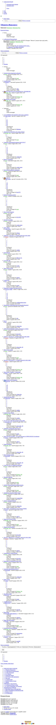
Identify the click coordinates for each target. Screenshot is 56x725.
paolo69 (18, 641)
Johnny (18, 233)
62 (7, 187)
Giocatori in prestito (8, 219)
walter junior (8, 116)
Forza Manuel (7, 252)
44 (7, 385)
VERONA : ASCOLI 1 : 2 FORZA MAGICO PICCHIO (17, 235)
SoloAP (18, 609)
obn (17, 318)
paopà (17, 285)
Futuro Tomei (7, 579)
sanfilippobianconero (21, 302)
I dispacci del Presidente (9, 527)
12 (7, 147)
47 (7, 389)
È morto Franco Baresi (9, 412)
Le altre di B (6, 280)
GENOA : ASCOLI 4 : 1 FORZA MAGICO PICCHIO (16, 336)
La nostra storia (7, 81)
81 (7, 120)
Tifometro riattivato (8, 477)
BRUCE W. (19, 258)
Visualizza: (4, 647)
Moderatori (9, 27)
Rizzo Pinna (6, 612)
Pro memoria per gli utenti (9, 99)
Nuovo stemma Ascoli (9, 454)
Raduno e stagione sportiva (10, 195)
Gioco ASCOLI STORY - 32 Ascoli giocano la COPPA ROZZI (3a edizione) (21, 436)
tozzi (6, 74)
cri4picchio (10, 47)
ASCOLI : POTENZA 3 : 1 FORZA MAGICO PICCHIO (17, 360)
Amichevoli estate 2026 (9, 397)
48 (7, 390)
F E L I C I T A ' (7, 636)
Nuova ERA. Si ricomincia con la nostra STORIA (15, 508)
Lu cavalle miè (7, 260)
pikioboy (18, 617)
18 (7, 297)
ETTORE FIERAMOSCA (11, 613)
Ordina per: (19, 647)
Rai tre (5, 321)
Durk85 (6, 621)
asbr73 (6, 437)
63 (7, 188)
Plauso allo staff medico (9, 620)
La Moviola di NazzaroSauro (10, 39)
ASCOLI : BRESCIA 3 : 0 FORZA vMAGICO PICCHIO (17, 537)
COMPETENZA (8, 601)
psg (5, 281)
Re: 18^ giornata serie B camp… (22, 45)
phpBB (7, 711)
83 (7, 122)
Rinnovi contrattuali (8, 159)
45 (7, 386)
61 (7, 185)
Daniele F (7, 82)
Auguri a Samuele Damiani (10, 500)
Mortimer (18, 129)
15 (7, 151)
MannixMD (13, 713)
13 (7, 149)
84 (7, 124)
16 (7, 153)
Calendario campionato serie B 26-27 (12, 428)
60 (7, 184)
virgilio (18, 250)
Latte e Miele (7, 227)
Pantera (6, 237)
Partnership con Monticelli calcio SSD (12, 561)
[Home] (1, 16)
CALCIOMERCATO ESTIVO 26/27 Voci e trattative (16, 114)
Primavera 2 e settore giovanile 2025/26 (13, 288)
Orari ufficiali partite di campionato (12, 170)
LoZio (17, 265)
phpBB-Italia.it (13, 714)
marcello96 (7, 456)
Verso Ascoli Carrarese (9, 212)
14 (7, 150)
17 (7, 296)
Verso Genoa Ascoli (8, 349)
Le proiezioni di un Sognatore (10, 380)
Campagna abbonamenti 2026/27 (11, 569)
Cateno (6, 580)
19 (7, 298)
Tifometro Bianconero (9, 25)
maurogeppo (19, 633)
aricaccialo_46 (19, 347)
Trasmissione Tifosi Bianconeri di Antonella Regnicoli (16, 305)
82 (7, 121)
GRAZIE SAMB (8, 594)
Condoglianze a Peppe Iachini (10, 553)
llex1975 (18, 192)
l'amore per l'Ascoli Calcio (10, 519)
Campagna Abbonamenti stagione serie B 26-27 (15, 142)
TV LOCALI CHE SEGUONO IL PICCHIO (14, 420)
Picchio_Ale (8, 92)
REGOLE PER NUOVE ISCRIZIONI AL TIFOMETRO (17, 91)
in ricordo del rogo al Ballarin (10, 628)
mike (17, 88)
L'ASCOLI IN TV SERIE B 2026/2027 (13, 465)
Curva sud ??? (7, 177)
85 (7, 125)
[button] (6, 64)
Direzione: (31, 647)
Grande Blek (19, 498)
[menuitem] (12, 4)
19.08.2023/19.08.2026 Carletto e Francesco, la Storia (16, 328)
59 (7, 183)
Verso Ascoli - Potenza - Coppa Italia (12, 372)
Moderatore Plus (16, 27)
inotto (6, 373)
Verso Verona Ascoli (8, 268)
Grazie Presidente (8, 444)
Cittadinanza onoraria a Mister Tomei (12, 493)
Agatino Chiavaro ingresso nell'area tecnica (13, 485)
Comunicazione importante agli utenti (12, 73)
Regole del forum (5, 30)
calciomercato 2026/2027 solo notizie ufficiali (14, 132)
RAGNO (18, 217)
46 (7, 387)
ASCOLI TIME (8, 289)
